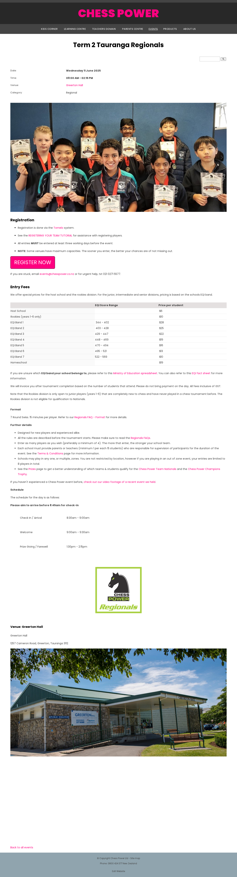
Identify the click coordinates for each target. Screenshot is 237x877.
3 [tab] (122, 207)
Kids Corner (49, 29)
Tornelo (58, 228)
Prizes (32, 469)
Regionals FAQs (140, 438)
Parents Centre (132, 29)
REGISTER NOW (32, 262)
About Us (189, 29)
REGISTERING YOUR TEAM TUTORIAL (50, 235)
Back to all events (21, 847)
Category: (16, 92)
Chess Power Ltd (119, 858)
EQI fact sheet (201, 373)
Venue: (14, 85)
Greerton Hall (74, 85)
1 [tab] (114, 207)
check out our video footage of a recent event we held (119, 482)
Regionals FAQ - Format (89, 417)
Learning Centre (75, 29)
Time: (13, 77)
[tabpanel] (118, 157)
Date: (13, 70)
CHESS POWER (118, 13)
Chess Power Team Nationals (157, 469)
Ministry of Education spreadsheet (135, 373)
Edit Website (118, 871)
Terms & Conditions (50, 453)
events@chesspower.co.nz (57, 274)
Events (153, 29)
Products (170, 29)
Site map (135, 858)
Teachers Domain (104, 29)
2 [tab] (118, 207)
